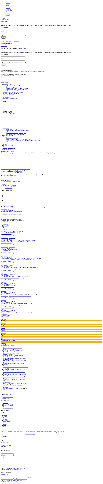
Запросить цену (13, 481)
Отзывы (8, 3)
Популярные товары (8, 145)
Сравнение (14, 98)
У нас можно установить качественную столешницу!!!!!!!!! (15, 170)
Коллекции (8, 6)
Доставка (8, 9)
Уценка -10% (6, 229)
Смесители (6, 398)
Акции (7, 4)
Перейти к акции (5, 212)
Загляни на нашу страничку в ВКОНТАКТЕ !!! (12, 172)
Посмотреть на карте (30, 434)
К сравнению (12, 238)
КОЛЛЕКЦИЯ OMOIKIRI (7, 214)
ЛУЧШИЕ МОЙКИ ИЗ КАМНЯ (8, 210)
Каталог (8, 14)
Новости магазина (6, 180)
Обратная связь (4, 442)
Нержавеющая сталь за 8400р (8, 202)
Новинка (5, 224)
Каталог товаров (4, 82)
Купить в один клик (16, 469)
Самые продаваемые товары (7, 345)
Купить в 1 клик (7, 98)
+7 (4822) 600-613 (5, 444)
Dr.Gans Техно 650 (10, 113)
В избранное (6, 100)
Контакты (8, 15)
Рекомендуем (6, 227)
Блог (7, 11)
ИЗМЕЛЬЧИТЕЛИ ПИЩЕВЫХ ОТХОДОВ (11, 219)
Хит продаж (6, 225)
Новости (8, 13)
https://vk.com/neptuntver (46, 174)
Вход (4, 18)
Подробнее (6, 97)
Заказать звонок (4, 21)
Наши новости (4, 167)
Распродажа (6, 226)
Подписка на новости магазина (8, 175)
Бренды (8, 8)
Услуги (8, 5)
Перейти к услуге (5, 221)
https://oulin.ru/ (8, 188)
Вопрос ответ (9, 10)
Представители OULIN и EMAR (8, 186)
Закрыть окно (4, 46)
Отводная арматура (8, 397)
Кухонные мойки (5, 316)
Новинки (5, 144)
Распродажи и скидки (8, 146)
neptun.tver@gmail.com (65, 432)
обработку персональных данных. (17, 35)
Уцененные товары (8, 149)
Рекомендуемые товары (9, 148)
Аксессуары (6, 395)
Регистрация (6, 19)
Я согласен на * (14, 468)
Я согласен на (14, 35)
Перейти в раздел (5, 209)
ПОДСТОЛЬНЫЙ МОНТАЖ (8, 206)
